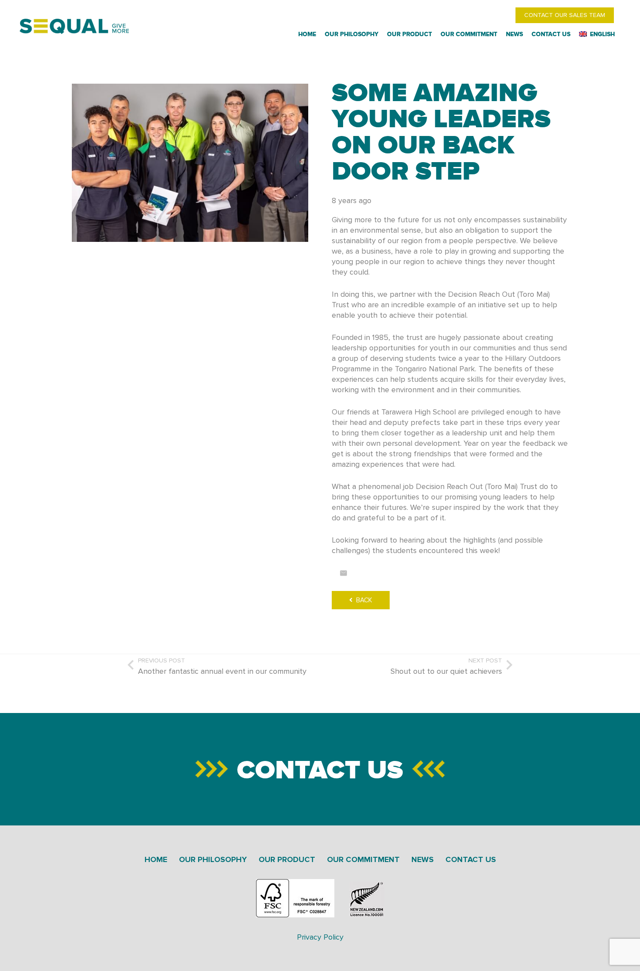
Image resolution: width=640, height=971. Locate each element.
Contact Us (320, 769)
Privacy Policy (320, 937)
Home (156, 859)
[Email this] (343, 573)
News (422, 859)
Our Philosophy (213, 859)
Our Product (287, 859)
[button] (617, 34)
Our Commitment (363, 859)
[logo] (74, 26)
